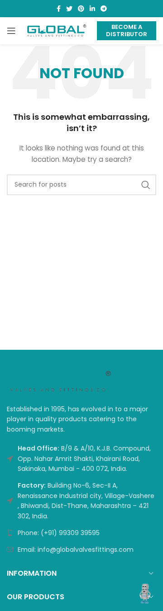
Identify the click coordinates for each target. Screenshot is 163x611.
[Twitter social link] (69, 8)
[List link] (81, 533)
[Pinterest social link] (81, 8)
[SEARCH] (145, 184)
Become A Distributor (126, 30)
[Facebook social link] (58, 8)
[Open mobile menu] (11, 31)
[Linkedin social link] (92, 8)
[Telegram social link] (104, 8)
